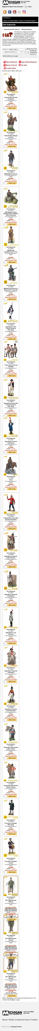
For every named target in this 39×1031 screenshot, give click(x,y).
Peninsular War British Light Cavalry (11, 748)
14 (5, 56)
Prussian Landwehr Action (11, 862)
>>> (13, 56)
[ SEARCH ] (6, 18)
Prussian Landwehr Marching (11, 823)
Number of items (9, 52)
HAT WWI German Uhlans (10, 901)
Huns (10, 479)
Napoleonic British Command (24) (11, 709)
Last (16, 56)
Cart (29, 6)
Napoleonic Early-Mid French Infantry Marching (11, 405)
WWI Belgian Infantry (10, 174)
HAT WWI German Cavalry (10, 939)
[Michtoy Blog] (5, 12)
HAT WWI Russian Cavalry (10, 977)
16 (10, 56)
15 (8, 56)
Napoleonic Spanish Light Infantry (10, 556)
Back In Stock (11, 65)
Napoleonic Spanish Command (10, 671)
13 (3, 56)
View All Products (13, 29)
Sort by (5, 49)
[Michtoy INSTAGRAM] (24, 12)
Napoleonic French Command (11, 442)
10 (35, 52)
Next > (14, 1000)
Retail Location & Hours (19, 1019)
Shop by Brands (27, 29)
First (28, 49)
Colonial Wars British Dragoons (11, 98)
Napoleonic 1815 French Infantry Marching (11, 328)
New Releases (11, 62)
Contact (34, 1019)
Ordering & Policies (16, 1026)
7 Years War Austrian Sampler (11, 365)
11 (31, 54)
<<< (32, 49)
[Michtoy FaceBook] (10, 12)
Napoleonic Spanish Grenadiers (10, 595)
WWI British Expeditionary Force (10, 251)
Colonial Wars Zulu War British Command (10, 518)
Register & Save (7, 6)
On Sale (24, 65)
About (5, 1019)
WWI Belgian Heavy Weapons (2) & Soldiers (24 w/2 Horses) (11, 213)
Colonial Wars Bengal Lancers (11, 136)
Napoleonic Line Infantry (11, 633)
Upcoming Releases (29, 62)
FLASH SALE (11, 68)
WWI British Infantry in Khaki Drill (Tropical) (11, 289)
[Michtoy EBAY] (20, 12)
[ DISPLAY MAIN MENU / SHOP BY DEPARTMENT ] (19, 21)
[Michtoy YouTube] (15, 12)
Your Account (18, 6)
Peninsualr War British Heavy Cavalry (11, 786)
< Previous (9, 998)
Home (6, 29)
